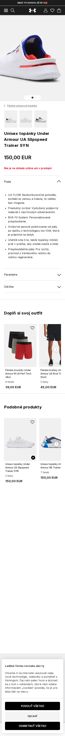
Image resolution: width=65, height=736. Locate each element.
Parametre (10, 274)
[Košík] (59, 10)
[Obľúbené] (52, 10)
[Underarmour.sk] (32, 10)
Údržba (9, 286)
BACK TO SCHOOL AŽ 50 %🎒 (33, 2)
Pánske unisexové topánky (22, 105)
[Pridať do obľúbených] (32, 328)
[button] (33, 98)
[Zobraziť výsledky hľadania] (13, 10)
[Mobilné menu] (6, 10)
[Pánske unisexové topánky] (5, 106)
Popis (7, 181)
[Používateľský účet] (46, 10)
